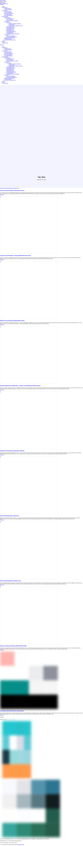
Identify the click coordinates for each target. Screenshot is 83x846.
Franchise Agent (5, 42)
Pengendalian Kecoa (10, 26)
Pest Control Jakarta (8, 12)
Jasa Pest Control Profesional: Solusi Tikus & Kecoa (12, 190)
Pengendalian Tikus (10, 28)
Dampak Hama (11, 24)
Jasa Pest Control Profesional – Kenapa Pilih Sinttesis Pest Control (15, 255)
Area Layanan (4, 10)
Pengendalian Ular (10, 32)
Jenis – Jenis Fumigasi (11, 35)
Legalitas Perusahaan (8, 9)
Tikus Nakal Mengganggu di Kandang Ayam (10, 580)
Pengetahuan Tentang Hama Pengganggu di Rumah (12, 450)
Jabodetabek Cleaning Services (10, 39)
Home (3, 6)
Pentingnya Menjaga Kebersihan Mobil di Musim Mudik (13, 645)
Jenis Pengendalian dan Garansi (12, 20)
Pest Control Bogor (8, 11)
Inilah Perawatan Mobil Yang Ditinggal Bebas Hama (12, 320)
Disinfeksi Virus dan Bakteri (10, 37)
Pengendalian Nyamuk (11, 27)
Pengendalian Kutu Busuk (11, 31)
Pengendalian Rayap (10, 18)
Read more (2, 194)
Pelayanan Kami (5, 16)
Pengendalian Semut (10, 30)
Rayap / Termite (9, 19)
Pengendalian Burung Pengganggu (13, 33)
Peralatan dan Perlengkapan (12, 36)
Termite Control (7, 17)
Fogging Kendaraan (8, 38)
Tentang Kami (4, 7)
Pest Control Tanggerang (9, 13)
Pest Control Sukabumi (9, 15)
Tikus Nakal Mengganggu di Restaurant (9, 515)
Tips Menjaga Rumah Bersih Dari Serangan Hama (12, 710)
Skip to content (2, 0)
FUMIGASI (7, 34)
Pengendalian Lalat (10, 29)
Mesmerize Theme (21, 844)
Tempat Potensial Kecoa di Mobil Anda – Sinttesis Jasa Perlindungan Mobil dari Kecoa (20, 385)
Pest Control (7, 21)
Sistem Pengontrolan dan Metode (15, 23)
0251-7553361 (2, 2)
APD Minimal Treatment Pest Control (16, 25)
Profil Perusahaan (8, 8)
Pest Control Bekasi (8, 14)
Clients (3, 41)
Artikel (3, 40)
